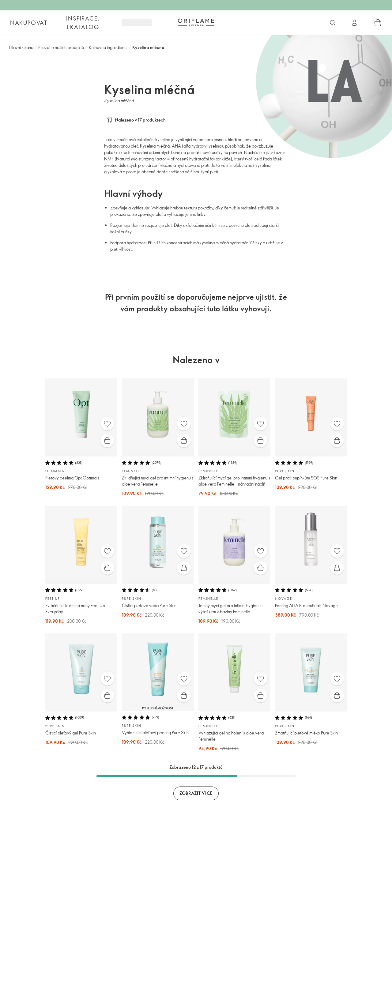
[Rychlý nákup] (107, 440)
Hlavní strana (21, 47)
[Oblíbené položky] (107, 423)
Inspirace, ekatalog (83, 23)
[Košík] (377, 22)
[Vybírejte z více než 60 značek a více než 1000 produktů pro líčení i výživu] (332, 22)
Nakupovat (28, 22)
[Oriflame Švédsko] (196, 22)
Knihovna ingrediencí (108, 47)
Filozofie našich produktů (61, 47)
